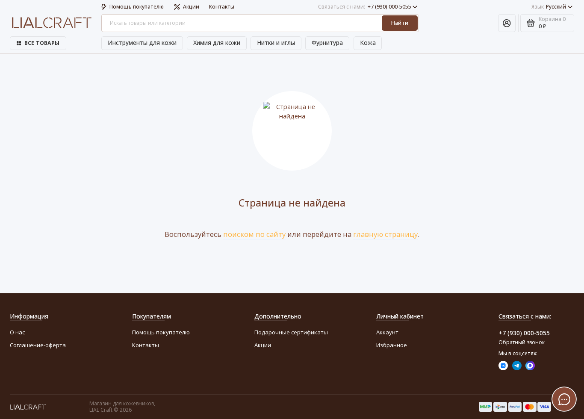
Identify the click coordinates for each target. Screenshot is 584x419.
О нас (17, 332)
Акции (191, 6)
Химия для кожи (216, 42)
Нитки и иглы (276, 42)
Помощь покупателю (136, 6)
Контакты (221, 6)
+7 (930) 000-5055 (364, 6)
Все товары (41, 43)
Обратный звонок (521, 342)
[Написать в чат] (564, 399)
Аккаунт (387, 332)
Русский (548, 6)
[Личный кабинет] (507, 23)
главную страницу (385, 234)
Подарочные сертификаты (291, 332)
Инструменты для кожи (142, 42)
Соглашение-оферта (38, 345)
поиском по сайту (254, 234)
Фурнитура (327, 42)
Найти (399, 23)
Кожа (368, 42)
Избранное (391, 345)
